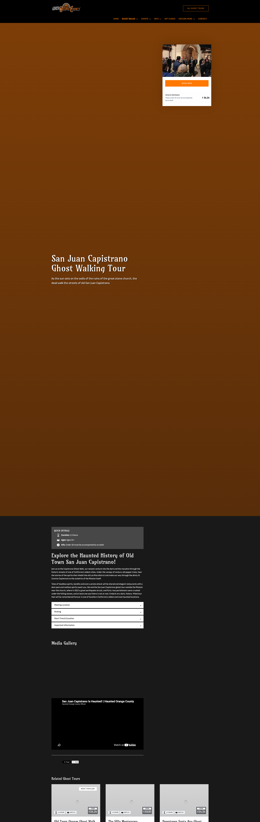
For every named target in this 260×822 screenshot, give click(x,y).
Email (76, 762)
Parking (57, 611)
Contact (202, 19)
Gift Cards (170, 19)
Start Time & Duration (64, 618)
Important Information (64, 625)
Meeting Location (62, 605)
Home (116, 19)
